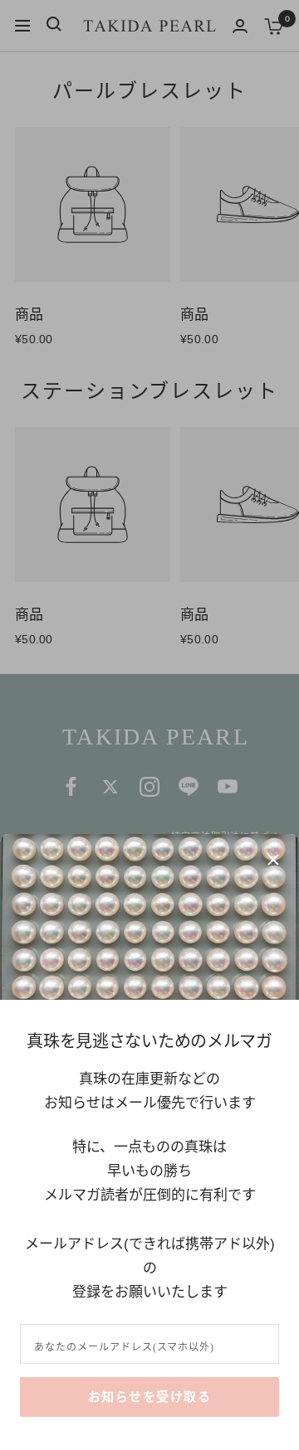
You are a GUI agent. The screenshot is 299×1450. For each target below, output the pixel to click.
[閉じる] (273, 860)
